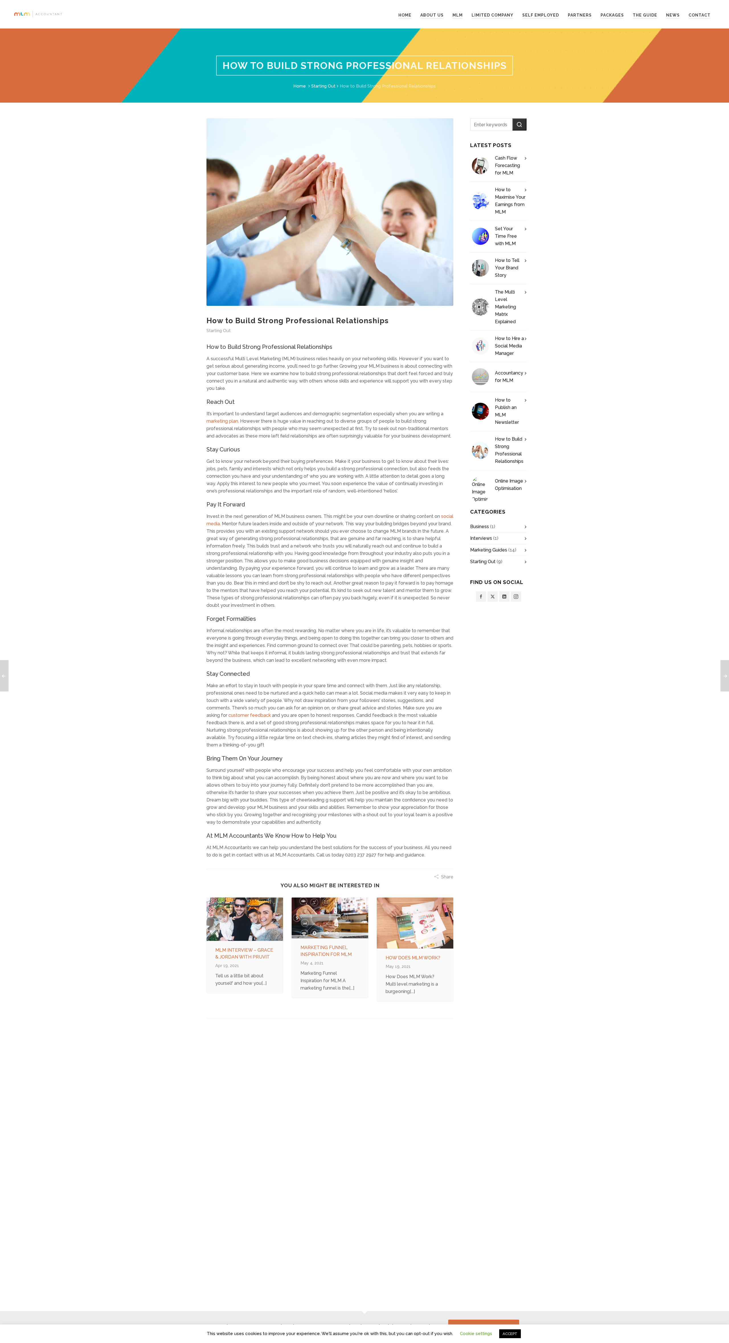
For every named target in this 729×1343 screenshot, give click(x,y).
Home (299, 86)
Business (479, 526)
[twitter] (493, 596)
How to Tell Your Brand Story (507, 268)
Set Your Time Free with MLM (506, 236)
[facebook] (481, 596)
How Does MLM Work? (413, 958)
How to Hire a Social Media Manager (509, 346)
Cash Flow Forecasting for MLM (507, 165)
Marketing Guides (488, 550)
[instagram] (516, 596)
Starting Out (323, 86)
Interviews (481, 538)
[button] (519, 124)
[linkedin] (504, 596)
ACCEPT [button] (510, 1334)
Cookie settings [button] (476, 1333)
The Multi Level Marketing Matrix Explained (505, 306)
